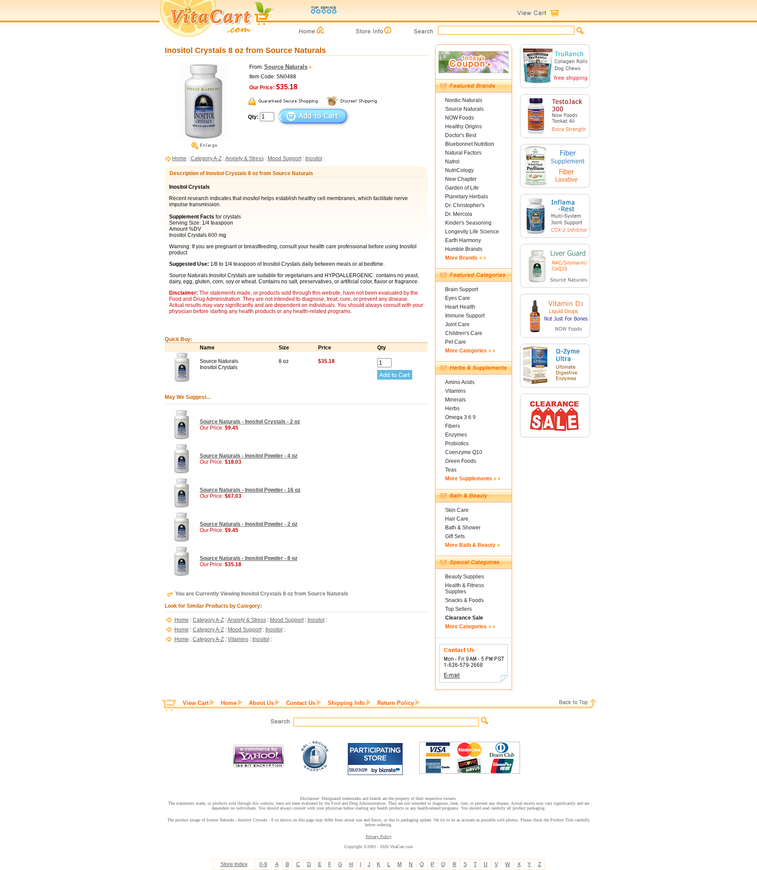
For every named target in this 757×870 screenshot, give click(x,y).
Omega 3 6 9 (460, 417)
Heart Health (460, 307)
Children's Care (463, 333)
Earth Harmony (463, 240)
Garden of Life (462, 188)
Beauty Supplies (464, 577)
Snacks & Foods (464, 600)
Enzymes (456, 435)
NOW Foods (459, 118)
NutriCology (459, 170)
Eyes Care (457, 298)
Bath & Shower (463, 528)
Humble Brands (463, 249)
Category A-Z (206, 158)
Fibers (452, 426)
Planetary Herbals (466, 197)
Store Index (234, 864)
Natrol (452, 162)
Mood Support (284, 158)
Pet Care (455, 342)
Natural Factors (463, 153)
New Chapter (461, 179)
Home (179, 158)
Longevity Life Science (472, 232)
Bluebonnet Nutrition (469, 144)
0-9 (263, 864)
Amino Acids (459, 382)
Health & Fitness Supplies (464, 588)
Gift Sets (455, 536)
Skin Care (457, 510)
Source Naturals (464, 109)
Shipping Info (346, 703)
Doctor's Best (460, 135)
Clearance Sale (464, 618)
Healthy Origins (463, 126)
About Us (261, 703)
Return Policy (395, 703)
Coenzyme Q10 (463, 452)
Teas (450, 470)
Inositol (313, 158)
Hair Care (456, 519)
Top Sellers (458, 609)
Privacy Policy (379, 836)
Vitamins (238, 639)
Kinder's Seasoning (468, 223)
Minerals (455, 400)
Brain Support (461, 289)
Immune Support (465, 316)
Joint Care (457, 324)
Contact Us (300, 703)
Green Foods (460, 461)
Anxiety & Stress (244, 158)
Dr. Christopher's (465, 205)
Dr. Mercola (458, 214)
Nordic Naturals (463, 100)
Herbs (452, 408)
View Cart (196, 703)
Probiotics (457, 443)
